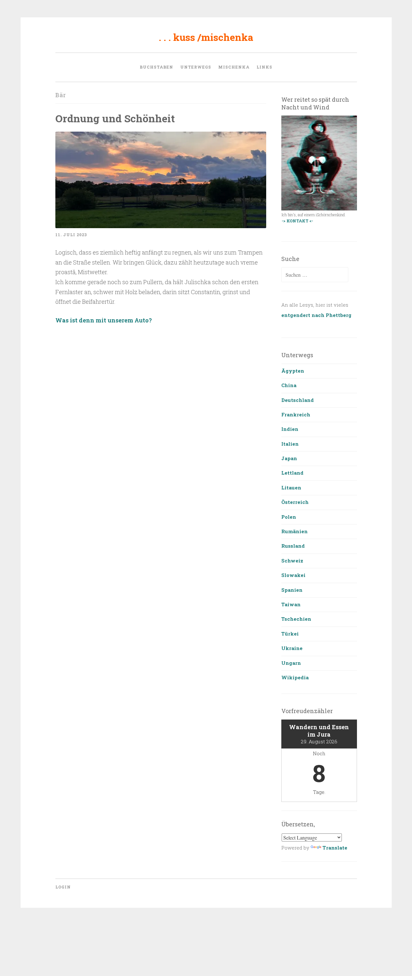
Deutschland (297, 400)
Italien (290, 444)
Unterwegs (195, 67)
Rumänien (294, 531)
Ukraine (292, 648)
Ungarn (291, 663)
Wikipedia (295, 677)
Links (264, 67)
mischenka (233, 67)
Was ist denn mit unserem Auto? (103, 320)
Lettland (292, 472)
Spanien (292, 590)
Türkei (290, 633)
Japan (289, 458)
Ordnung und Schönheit (115, 118)
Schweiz (292, 560)
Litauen (291, 487)
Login (63, 886)
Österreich (295, 502)
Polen (288, 517)
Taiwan (291, 604)
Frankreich (295, 414)
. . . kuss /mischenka (206, 37)
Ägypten (292, 370)
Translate (335, 847)
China (288, 385)
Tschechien (296, 619)
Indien (289, 429)
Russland (293, 546)
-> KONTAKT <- (297, 220)
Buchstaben (156, 67)
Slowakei (293, 575)
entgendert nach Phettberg (316, 315)
